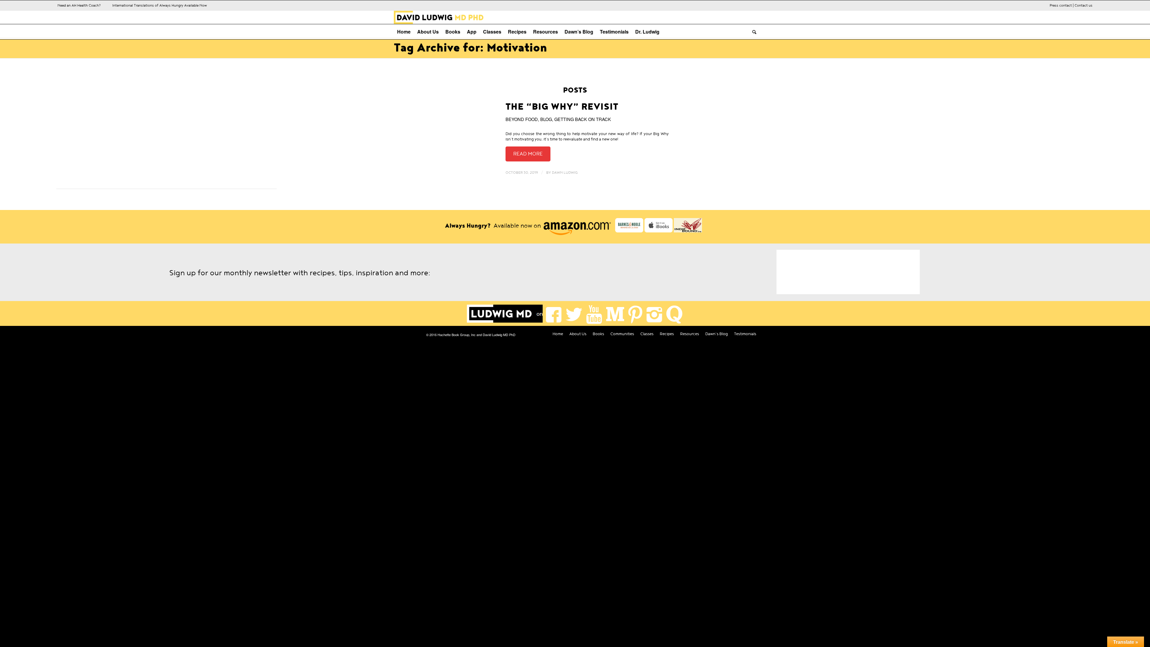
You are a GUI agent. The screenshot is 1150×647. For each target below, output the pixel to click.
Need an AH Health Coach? (79, 5)
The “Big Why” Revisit (562, 106)
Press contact (1061, 5)
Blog (546, 119)
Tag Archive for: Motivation (470, 48)
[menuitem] (404, 31)
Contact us (1083, 5)
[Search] (752, 31)
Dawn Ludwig (565, 172)
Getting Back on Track (582, 119)
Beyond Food (522, 119)
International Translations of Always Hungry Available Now (159, 5)
